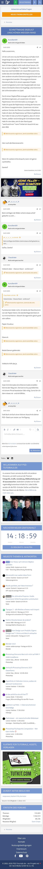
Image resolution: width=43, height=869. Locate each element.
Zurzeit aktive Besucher (16, 790)
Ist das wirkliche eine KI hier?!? (17, 694)
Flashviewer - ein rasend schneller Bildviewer (22, 718)
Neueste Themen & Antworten (20, 556)
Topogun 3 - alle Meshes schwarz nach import (22, 610)
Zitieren (38, 174)
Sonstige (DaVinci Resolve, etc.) (15, 625)
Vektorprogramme (12, 580)
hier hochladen (12, 443)
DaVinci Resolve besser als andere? (18, 620)
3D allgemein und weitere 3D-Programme (19, 614)
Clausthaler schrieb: (9, 295)
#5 (40, 291)
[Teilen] (37, 47)
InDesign (8, 689)
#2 (40, 209)
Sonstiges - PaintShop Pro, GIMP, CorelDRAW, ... (21, 723)
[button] (4, 429)
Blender (8, 649)
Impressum (21, 849)
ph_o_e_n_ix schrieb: (10, 237)
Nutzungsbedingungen (22, 845)
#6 (40, 381)
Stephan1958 (15, 796)
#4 (40, 265)
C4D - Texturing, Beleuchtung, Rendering (19, 570)
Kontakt (21, 841)
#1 (40, 47)
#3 (40, 233)
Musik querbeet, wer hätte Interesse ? (19, 586)
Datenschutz (21, 852)
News (7, 604)
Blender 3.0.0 (11, 644)
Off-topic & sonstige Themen (15, 591)
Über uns (22, 838)
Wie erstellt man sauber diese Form (18, 575)
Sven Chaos (36, 822)
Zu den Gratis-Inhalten (21, 547)
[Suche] (40, 2)
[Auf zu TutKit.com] (21, 196)
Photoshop (9, 662)
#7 (40, 410)
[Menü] (2, 2)
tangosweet (6, 796)
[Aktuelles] (35, 2)
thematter (23, 796)
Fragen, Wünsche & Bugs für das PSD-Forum (20, 699)
